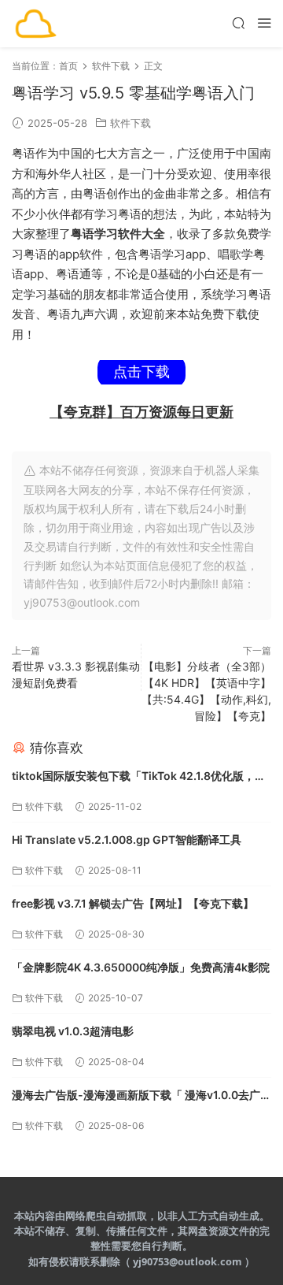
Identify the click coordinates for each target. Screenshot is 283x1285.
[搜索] (238, 22)
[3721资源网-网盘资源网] (35, 23)
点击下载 (141, 371)
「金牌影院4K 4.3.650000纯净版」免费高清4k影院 (141, 967)
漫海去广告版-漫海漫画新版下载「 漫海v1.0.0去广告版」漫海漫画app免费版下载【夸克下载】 (141, 1096)
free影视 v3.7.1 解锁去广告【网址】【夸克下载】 (133, 903)
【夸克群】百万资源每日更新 (141, 411)
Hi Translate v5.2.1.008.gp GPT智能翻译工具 (126, 839)
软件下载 (130, 123)
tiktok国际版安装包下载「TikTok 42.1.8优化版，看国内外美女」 (139, 777)
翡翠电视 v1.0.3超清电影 (73, 1031)
